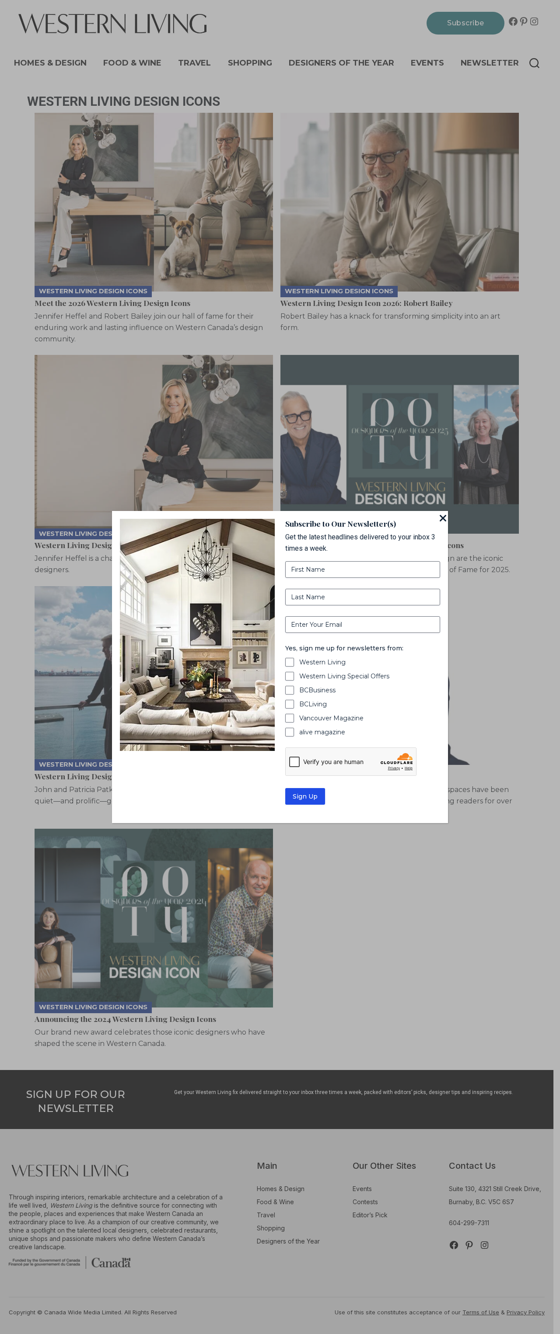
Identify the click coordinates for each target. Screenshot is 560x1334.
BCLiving (313, 704)
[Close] (443, 519)
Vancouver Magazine (331, 718)
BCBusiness (317, 690)
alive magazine (322, 732)
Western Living (322, 662)
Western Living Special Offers (344, 676)
